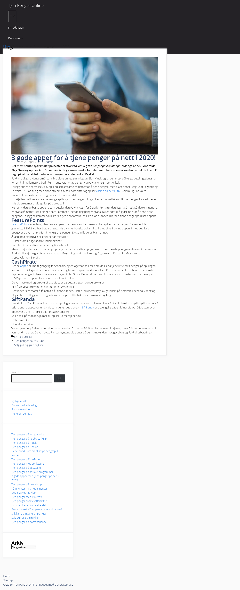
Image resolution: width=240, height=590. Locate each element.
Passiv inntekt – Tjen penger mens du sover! (36, 509)
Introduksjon (16, 27)
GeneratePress (64, 584)
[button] (11, 49)
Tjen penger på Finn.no (24, 447)
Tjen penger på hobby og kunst (29, 438)
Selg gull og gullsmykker (28, 345)
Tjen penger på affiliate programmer (32, 472)
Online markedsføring (24, 405)
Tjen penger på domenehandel (29, 522)
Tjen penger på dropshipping (28, 484)
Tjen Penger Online (26, 5)
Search (15, 372)
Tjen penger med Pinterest (26, 497)
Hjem (6, 46)
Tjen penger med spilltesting (27, 463)
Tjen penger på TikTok (24, 443)
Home (6, 576)
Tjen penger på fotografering (27, 434)
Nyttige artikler (23, 337)
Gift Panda (87, 307)
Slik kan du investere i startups (29, 513)
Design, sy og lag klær (23, 492)
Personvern (15, 38)
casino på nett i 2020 (109, 191)
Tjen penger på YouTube (29, 341)
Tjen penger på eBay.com (26, 467)
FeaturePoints (20, 224)
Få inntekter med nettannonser (29, 488)
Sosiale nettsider (21, 409)
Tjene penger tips (21, 413)
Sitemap (8, 580)
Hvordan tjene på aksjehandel (28, 505)
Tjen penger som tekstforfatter (29, 501)
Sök (59, 378)
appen (24, 266)
